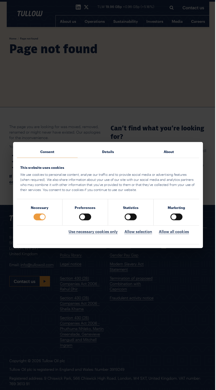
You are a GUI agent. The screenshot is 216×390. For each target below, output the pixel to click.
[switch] (85, 216)
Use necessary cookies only (93, 231)
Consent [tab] (47, 152)
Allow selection (138, 231)
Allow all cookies (174, 231)
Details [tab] (108, 152)
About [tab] (169, 152)
